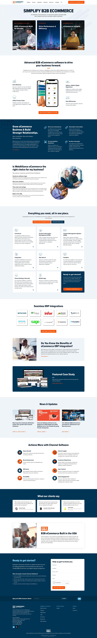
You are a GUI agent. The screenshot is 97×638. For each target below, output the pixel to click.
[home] (18, 2)
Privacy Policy (45, 636)
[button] (28, 2)
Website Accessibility (51, 636)
